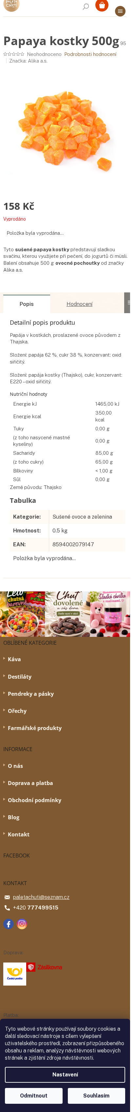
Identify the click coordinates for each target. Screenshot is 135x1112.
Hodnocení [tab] (79, 304)
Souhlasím (96, 1096)
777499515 (42, 908)
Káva (14, 659)
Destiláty (19, 676)
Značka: (28, 61)
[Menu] (120, 11)
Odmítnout (34, 1096)
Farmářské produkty (35, 728)
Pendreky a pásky (31, 693)
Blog (13, 817)
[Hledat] (85, 6)
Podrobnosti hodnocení (90, 54)
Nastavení (65, 1074)
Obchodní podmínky (34, 800)
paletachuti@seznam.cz (41, 897)
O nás (15, 766)
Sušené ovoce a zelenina (82, 517)
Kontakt (18, 834)
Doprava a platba (30, 783)
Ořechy (17, 711)
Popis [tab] (27, 304)
